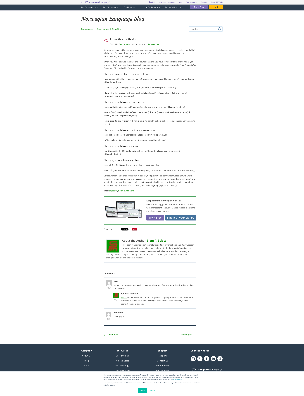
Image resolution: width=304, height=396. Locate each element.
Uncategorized (153, 44)
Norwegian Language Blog (112, 18)
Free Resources (122, 371)
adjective (113, 191)
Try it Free (199, 7)
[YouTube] (220, 358)
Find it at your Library (180, 217)
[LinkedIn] (213, 358)
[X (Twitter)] (200, 358)
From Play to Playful (123, 39)
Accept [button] (142, 390)
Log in (216, 7)
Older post (113, 335)
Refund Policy (163, 366)
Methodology (122, 366)
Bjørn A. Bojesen (125, 44)
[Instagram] (193, 358)
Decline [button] (152, 390)
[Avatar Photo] (109, 282)
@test (124, 298)
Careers (86, 366)
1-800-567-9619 (217, 2)
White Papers (122, 361)
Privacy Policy (177, 379)
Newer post (186, 335)
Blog (86, 361)
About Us (86, 356)
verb (132, 191)
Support (163, 356)
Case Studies (122, 356)
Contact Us (162, 361)
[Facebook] (206, 358)
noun (120, 191)
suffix (126, 191)
